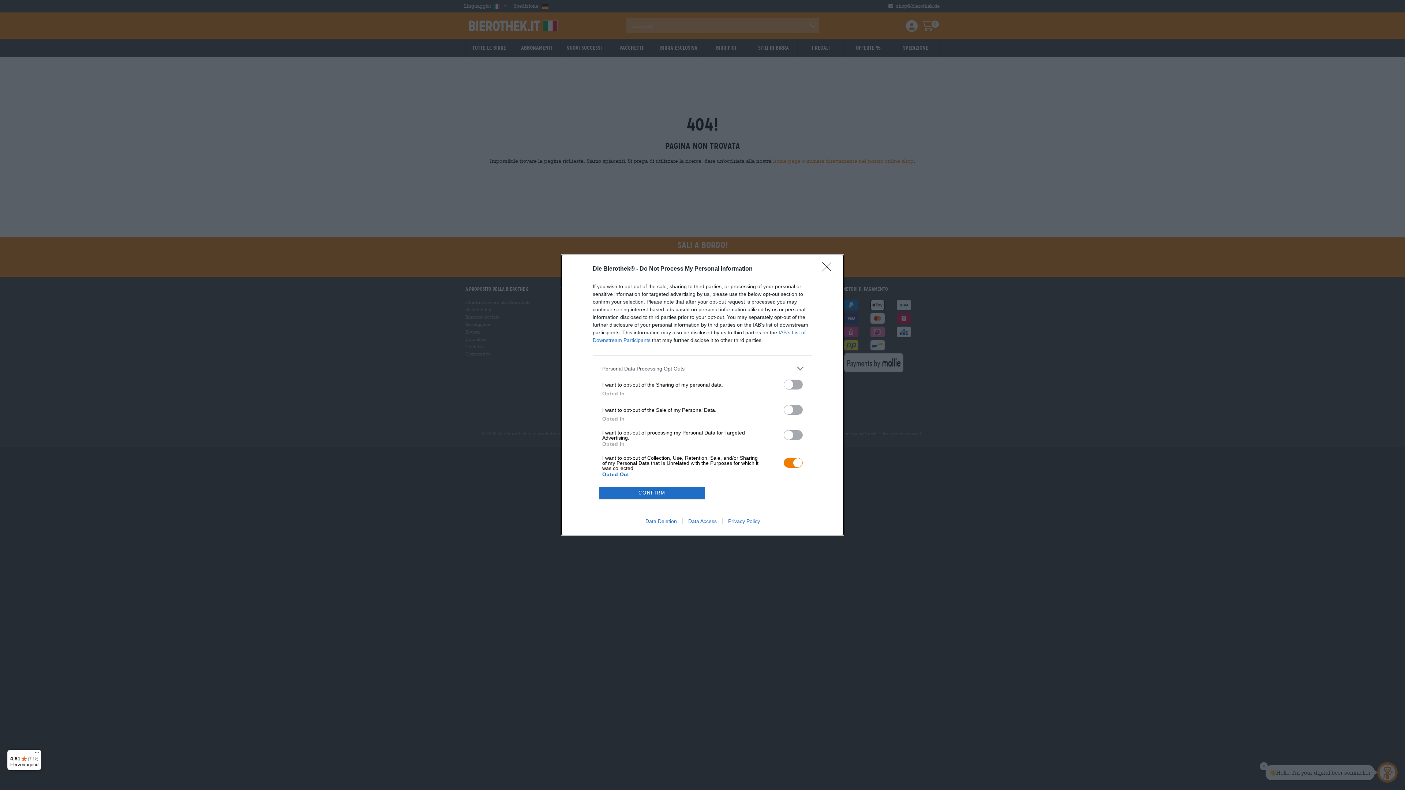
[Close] (829, 269)
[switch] (793, 385)
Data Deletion (661, 521)
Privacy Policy (744, 521)
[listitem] (702, 368)
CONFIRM (652, 493)
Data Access (702, 521)
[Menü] (37, 754)
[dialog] (702, 395)
